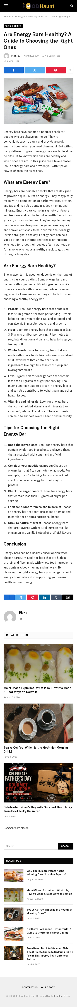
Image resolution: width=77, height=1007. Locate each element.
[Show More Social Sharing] (70, 70)
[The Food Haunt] (38, 6)
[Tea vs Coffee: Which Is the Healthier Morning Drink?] (38, 723)
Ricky (17, 56)
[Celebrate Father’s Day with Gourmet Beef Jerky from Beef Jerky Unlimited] (38, 782)
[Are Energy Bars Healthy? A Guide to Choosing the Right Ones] (38, 101)
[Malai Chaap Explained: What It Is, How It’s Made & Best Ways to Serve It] (38, 663)
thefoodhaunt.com (60, 996)
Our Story (48, 987)
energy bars (40, 309)
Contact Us (30, 987)
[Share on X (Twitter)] (35, 70)
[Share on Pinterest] (56, 70)
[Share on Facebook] (14, 70)
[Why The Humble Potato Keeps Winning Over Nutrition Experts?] (13, 875)
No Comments (52, 56)
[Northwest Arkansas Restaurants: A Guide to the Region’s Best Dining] (13, 934)
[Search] (71, 6)
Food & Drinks (13, 26)
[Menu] (6, 6)
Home (7, 16)
